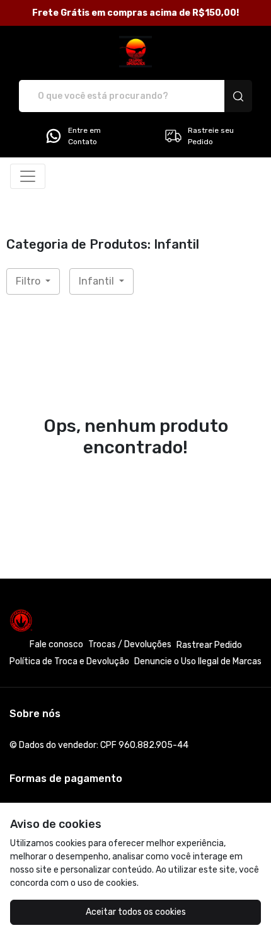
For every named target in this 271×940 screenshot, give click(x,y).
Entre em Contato (84, 136)
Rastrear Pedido (209, 645)
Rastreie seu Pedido (211, 136)
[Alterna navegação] (27, 176)
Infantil (98, 281)
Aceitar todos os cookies (136, 912)
